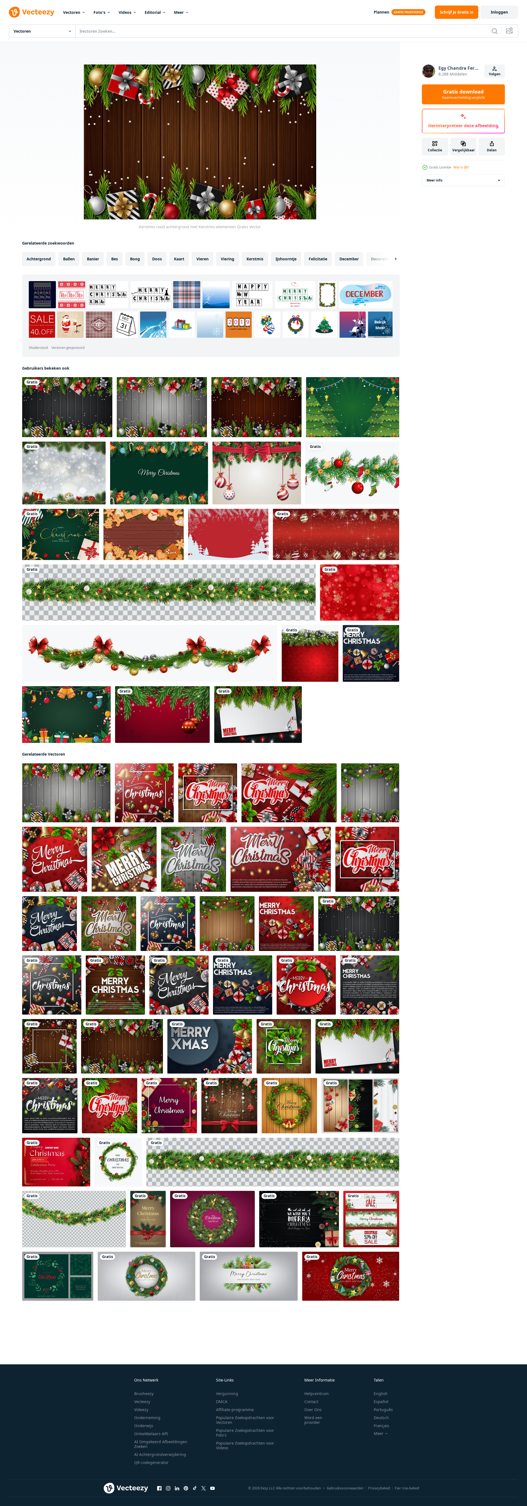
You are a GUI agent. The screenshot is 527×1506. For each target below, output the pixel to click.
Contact (311, 1401)
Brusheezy (144, 1393)
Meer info (434, 180)
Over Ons (313, 1409)
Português (383, 1409)
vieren (202, 258)
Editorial (153, 12)
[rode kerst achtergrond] (228, 534)
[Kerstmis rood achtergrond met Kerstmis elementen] (67, 407)
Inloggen (499, 12)
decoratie (380, 258)
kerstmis (254, 258)
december (349, 258)
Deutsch (381, 1417)
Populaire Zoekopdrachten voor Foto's (245, 1433)
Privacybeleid (379, 1488)
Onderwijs (143, 1425)
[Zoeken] (494, 31)
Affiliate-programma (235, 1409)
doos (157, 258)
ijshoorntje (286, 258)
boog (135, 258)
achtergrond (39, 258)
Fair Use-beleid (407, 1488)
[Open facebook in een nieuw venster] (159, 1488)
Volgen (494, 74)
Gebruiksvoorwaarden (345, 1488)
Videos (125, 12)
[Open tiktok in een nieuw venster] (195, 1488)
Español (381, 1401)
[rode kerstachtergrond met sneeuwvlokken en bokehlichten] (359, 592)
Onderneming (147, 1417)
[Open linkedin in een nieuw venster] (177, 1488)
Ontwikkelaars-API (151, 1433)
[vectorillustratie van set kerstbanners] (360, 1105)
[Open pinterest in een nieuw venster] (186, 1488)
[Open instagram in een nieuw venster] (168, 1488)
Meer (179, 12)
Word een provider (313, 1420)
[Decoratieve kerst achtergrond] (310, 653)
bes (114, 258)
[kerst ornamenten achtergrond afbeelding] (66, 714)
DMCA (221, 1401)
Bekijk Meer (380, 324)
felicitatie (318, 258)
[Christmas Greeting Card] (56, 1162)
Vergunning (227, 1393)
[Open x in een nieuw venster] (203, 1488)
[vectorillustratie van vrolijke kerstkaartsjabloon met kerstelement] (169, 1105)
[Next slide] (391, 259)
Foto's (99, 12)
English (381, 1393)
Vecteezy (142, 1401)
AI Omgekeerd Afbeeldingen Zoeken (160, 1444)
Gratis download (463, 94)
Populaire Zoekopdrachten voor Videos (245, 1445)
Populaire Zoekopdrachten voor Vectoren (245, 1420)
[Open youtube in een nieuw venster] (212, 1488)
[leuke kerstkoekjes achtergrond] (143, 534)
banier (93, 258)
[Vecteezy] (31, 12)
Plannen (381, 12)
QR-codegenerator (151, 1462)
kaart (179, 258)
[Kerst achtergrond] (64, 473)
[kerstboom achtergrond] (352, 407)
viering (227, 258)
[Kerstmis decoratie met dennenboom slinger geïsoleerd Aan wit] (149, 653)
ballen (69, 258)
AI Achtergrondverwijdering (160, 1454)
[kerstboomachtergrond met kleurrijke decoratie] (159, 473)
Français (381, 1425)
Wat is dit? (461, 167)
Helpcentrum (316, 1393)
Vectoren (71, 12)
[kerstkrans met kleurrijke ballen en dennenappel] (118, 1162)
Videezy (141, 1409)
